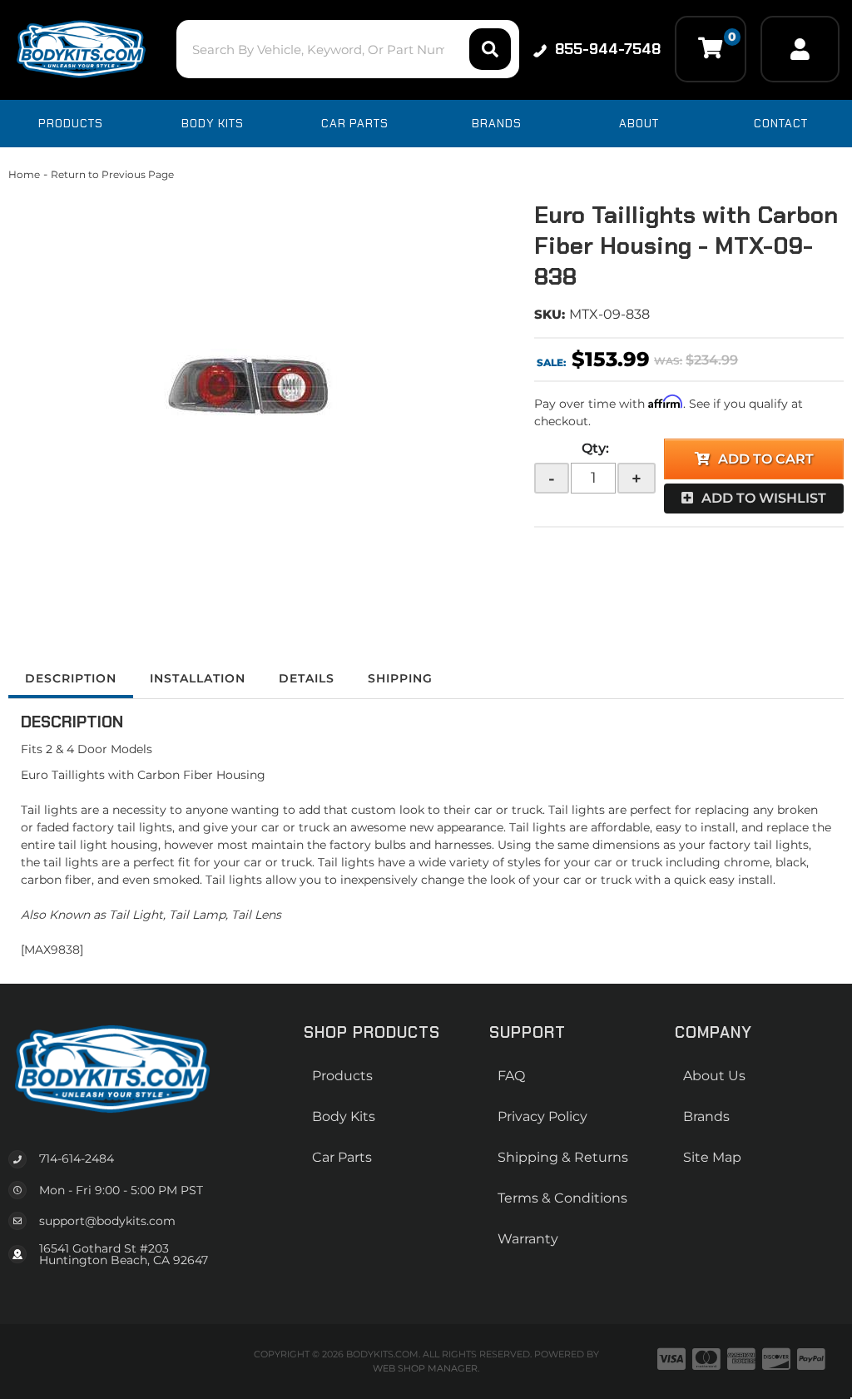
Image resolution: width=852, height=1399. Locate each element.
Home (24, 174)
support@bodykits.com (107, 1221)
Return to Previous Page (112, 174)
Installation (197, 678)
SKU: (549, 314)
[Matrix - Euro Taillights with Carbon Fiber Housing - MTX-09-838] (258, 391)
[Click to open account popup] (800, 49)
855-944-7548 (608, 49)
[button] (347, 49)
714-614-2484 (76, 1158)
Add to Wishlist (763, 498)
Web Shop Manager (425, 1368)
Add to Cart (766, 459)
